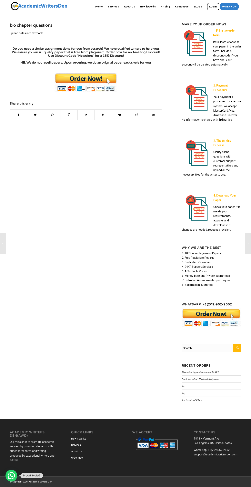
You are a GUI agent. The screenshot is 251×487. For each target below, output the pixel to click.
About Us (76, 451)
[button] (11, 476)
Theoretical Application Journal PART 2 (200, 371)
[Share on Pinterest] (69, 115)
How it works (78, 438)
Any (183, 386)
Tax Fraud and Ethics (192, 400)
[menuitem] (99, 6)
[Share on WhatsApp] (52, 115)
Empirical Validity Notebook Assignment (200, 378)
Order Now (77, 457)
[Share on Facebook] (18, 115)
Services (76, 444)
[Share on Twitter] (35, 115)
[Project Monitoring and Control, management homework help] (3, 243)
